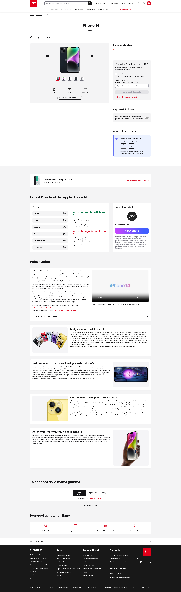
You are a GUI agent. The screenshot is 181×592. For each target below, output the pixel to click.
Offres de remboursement (92, 569)
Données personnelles (94, 587)
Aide (123, 3)
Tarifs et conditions (36, 555)
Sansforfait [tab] (105, 493)
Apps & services (100, 3)
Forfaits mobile (66, 9)
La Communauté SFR (64, 572)
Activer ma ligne (88, 562)
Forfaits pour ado (125, 9)
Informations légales (36, 587)
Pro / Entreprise (114, 3)
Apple (90, 30)
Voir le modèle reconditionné (137, 181)
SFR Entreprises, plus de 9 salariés (120, 577)
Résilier (85, 572)
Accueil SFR (33, 3)
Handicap (33, 575)
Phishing (59, 575)
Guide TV (33, 572)
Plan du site (50, 587)
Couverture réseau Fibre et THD (40, 568)
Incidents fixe (61, 562)
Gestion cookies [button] (77, 587)
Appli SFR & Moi (88, 555)
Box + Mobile (91, 9)
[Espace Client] (148, 3)
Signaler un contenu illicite (65, 579)
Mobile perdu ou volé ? (64, 555)
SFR (147, 552)
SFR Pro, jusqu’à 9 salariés (118, 574)
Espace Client (149, 3)
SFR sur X (145, 562)
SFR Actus (33, 578)
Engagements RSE (36, 562)
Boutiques (131, 3)
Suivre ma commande (90, 559)
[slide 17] (58, 79)
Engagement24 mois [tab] (94, 493)
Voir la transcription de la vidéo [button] (44, 316)
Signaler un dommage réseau (119, 562)
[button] (136, 141)
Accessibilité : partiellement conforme (116, 587)
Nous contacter (115, 559)
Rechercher (90, 3)
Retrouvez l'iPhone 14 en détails (43, 308)
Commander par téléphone (119, 555)
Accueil (32, 15)
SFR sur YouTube (149, 562)
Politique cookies (63, 587)
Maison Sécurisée (104, 9)
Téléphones (79, 9)
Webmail (143, 3)
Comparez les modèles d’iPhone (65, 310)
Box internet (54, 9)
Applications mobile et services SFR (68, 569)
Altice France (146, 587)
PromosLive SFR (88, 575)
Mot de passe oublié (63, 559)
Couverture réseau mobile (39, 565)
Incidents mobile (62, 565)
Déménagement (88, 565)
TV (114, 9)
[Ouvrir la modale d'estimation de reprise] (147, 118)
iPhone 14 (36, 271)
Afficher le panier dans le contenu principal (138, 3)
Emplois (134, 587)
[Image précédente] (47, 56)
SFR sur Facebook (141, 562)
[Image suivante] (92, 56)
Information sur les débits (38, 558)
